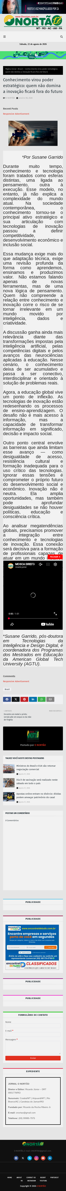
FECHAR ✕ (55, 557)
